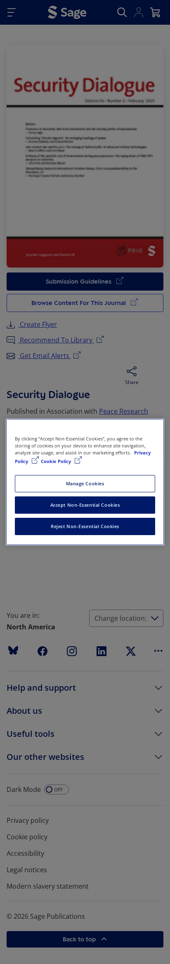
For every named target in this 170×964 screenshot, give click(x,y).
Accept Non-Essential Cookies (85, 505)
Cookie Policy (56, 461)
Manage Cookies (85, 483)
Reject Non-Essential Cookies (85, 526)
